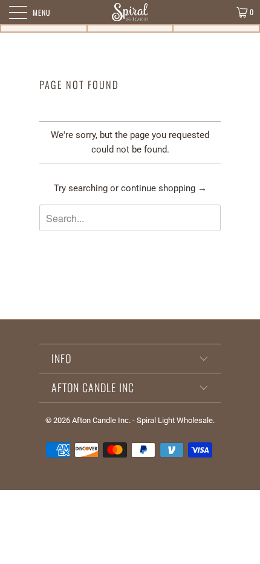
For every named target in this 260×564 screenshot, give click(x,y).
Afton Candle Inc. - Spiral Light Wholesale (142, 420)
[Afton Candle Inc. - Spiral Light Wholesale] (130, 12)
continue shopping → (164, 188)
